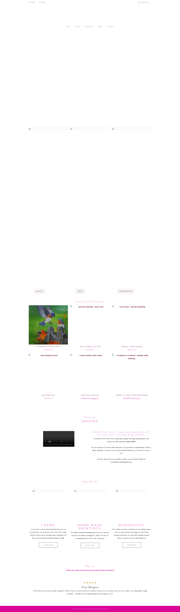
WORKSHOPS (125, 291)
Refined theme (91, 608)
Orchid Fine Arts (90, 14)
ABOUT (39, 291)
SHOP (80, 291)
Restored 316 (103, 608)
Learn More (48, 545)
